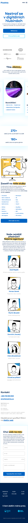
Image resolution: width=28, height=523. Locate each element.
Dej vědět (9, 380)
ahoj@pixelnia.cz (7, 399)
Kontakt (5, 493)
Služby (14, 491)
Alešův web (8, 420)
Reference (14, 31)
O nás (22, 491)
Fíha (7, 105)
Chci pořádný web (14, 36)
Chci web (14, 493)
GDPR (22, 493)
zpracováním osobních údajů (18, 477)
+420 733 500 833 (7, 396)
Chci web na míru (14, 221)
